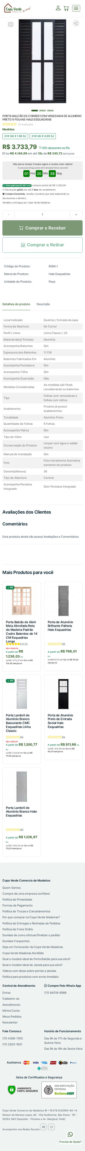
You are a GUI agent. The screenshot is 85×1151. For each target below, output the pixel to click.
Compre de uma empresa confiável (26, 893)
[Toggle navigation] (76, 8)
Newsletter (10, 1022)
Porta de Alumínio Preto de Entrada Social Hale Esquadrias (60, 721)
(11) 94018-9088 (55, 992)
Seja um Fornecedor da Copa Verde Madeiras (32, 947)
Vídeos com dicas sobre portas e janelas (29, 971)
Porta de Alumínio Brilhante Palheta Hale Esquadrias (60, 626)
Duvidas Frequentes (16, 941)
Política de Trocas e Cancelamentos (26, 911)
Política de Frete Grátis (17, 929)
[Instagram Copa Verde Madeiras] (51, 1127)
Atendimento (11, 1004)
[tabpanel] (42, 404)
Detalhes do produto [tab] (16, 304)
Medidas (8, 129)
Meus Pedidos (12, 1016)
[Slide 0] (34, 110)
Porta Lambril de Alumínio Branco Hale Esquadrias (21, 811)
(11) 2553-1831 (12, 1044)
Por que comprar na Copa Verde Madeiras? (31, 917)
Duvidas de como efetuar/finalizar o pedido (31, 935)
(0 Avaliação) (25, 124)
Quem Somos (11, 887)
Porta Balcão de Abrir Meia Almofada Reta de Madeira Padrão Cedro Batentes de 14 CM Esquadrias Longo (21, 631)
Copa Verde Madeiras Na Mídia (23, 953)
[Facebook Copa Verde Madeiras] (43, 1127)
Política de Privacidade (17, 899)
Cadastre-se (10, 998)
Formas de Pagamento (17, 905)
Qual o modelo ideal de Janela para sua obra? (32, 965)
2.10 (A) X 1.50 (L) (15, 136)
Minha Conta (11, 1010)
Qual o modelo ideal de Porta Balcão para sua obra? (36, 959)
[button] (66, 9)
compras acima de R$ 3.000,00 (35, 185)
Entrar (6, 992)
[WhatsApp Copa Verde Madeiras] (70, 1134)
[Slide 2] (50, 110)
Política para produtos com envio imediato (30, 976)
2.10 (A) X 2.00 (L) (43, 136)
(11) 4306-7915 (12, 1038)
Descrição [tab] (43, 304)
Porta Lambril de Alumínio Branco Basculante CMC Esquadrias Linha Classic (18, 723)
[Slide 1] (42, 110)
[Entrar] (58, 9)
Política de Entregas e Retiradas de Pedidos (31, 923)
